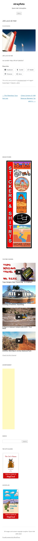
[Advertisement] (8, 399)
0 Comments (6, 26)
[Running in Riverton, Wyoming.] (19, 294)
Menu (19, 13)
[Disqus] (19, 128)
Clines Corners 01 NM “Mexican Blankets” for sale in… (28, 98)
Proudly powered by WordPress (11, 537)
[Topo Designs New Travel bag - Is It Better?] (19, 272)
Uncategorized (21, 80)
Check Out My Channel (9, 355)
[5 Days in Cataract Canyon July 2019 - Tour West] (19, 317)
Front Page (5, 83)
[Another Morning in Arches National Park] (19, 341)
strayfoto (19, 4)
